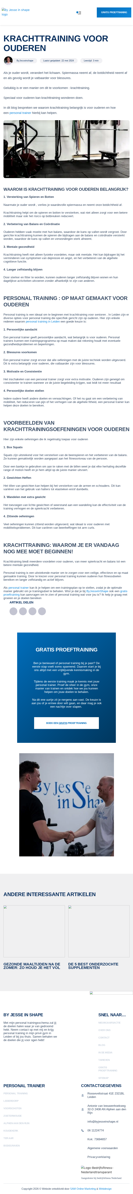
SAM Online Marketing (83, 1188)
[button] (13, 611)
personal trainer (20, 113)
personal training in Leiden (43, 321)
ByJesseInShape (97, 591)
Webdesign (105, 1188)
